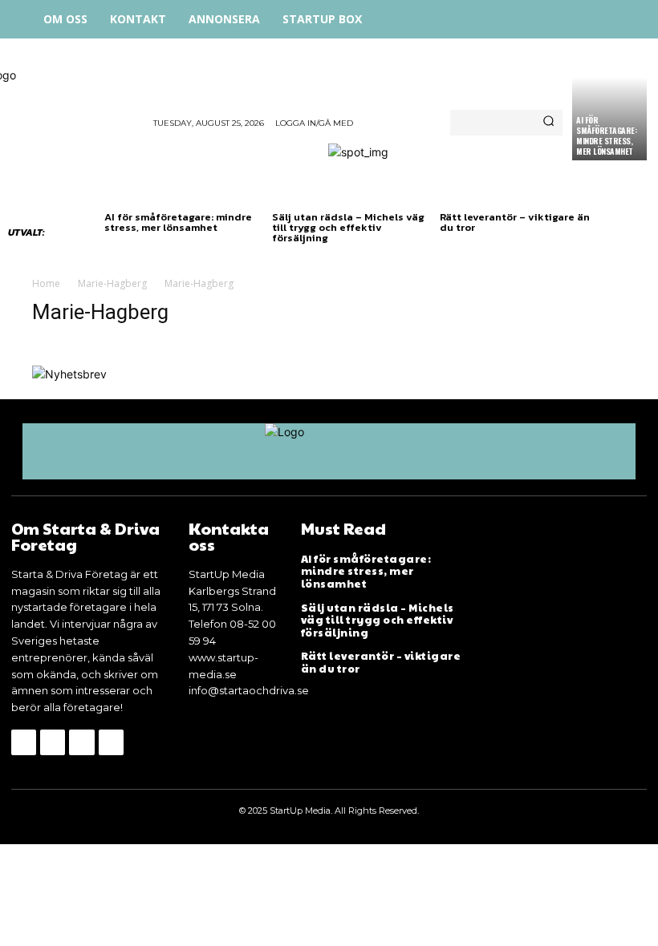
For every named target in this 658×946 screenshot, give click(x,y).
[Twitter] (612, 18)
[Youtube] (111, 742)
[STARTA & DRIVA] (77, 105)
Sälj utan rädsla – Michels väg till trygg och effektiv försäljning (348, 227)
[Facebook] (540, 18)
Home (46, 283)
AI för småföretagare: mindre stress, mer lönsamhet (606, 135)
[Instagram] (576, 18)
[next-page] (140, 253)
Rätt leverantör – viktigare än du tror (515, 222)
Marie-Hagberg (112, 283)
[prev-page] (114, 253)
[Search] (548, 122)
